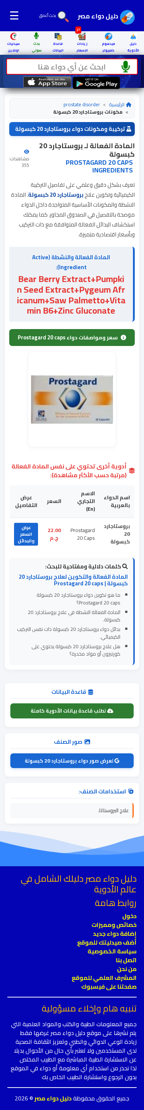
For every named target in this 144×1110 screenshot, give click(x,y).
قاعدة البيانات (58, 46)
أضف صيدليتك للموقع (107, 942)
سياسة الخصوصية (112, 951)
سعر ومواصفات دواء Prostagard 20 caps (68, 337)
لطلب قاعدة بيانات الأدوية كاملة (69, 710)
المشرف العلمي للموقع (104, 977)
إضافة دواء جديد (115, 933)
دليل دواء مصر (52, 1098)
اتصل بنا (126, 960)
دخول (129, 915)
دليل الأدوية (133, 46)
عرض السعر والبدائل (26, 534)
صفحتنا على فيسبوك (109, 986)
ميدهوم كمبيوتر (108, 46)
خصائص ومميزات (114, 924)
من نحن (127, 968)
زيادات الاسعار (82, 43)
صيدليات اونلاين (13, 46)
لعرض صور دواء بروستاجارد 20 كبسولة (69, 760)
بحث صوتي (37, 46)
